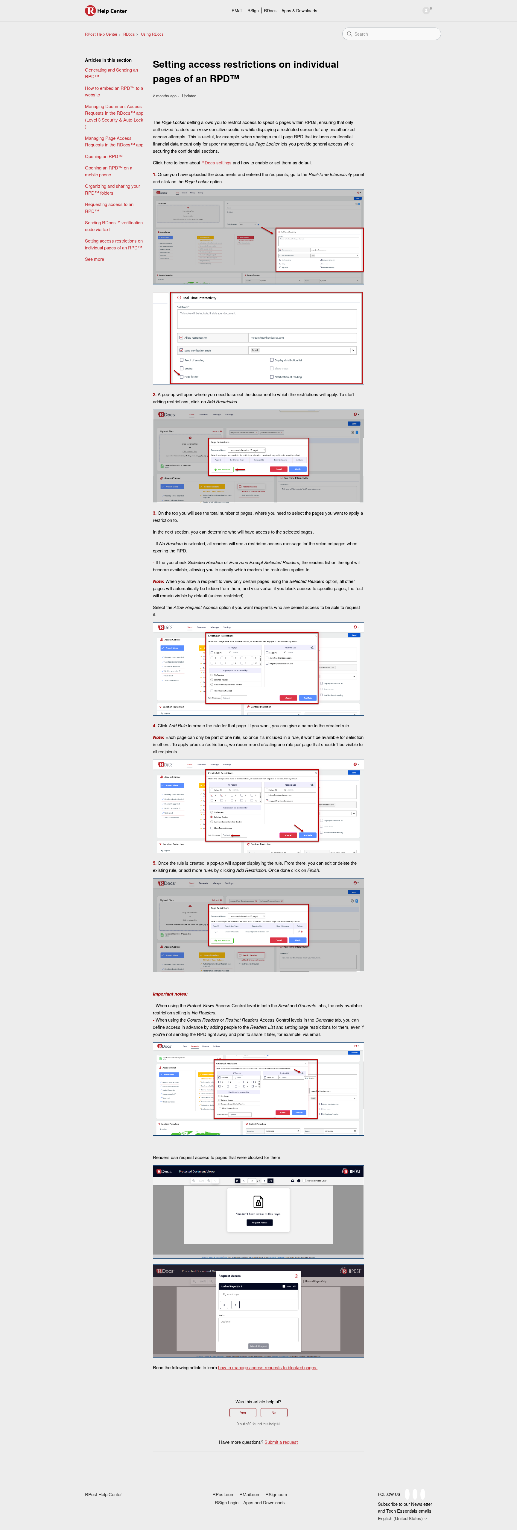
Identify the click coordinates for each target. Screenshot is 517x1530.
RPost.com (223, 1494)
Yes (243, 1412)
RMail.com (250, 1494)
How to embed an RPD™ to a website (114, 91)
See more (94, 259)
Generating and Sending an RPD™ (111, 73)
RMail (237, 10)
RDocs (270, 10)
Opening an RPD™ (104, 156)
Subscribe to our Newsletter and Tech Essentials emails (405, 1507)
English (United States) (401, 1518)
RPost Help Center (101, 34)
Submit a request (281, 1442)
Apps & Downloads (299, 10)
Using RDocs (152, 34)
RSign (253, 10)
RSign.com (276, 1494)
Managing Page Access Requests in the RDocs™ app (114, 141)
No (274, 1412)
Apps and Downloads (264, 1502)
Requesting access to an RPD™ (109, 207)
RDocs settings (216, 162)
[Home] (106, 10)
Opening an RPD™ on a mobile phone (108, 171)
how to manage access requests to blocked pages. (267, 1367)
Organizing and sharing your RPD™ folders (112, 189)
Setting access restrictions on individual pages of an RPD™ (114, 244)
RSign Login (226, 1502)
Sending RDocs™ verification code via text (114, 225)
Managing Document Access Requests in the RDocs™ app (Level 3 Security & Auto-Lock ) (114, 116)
